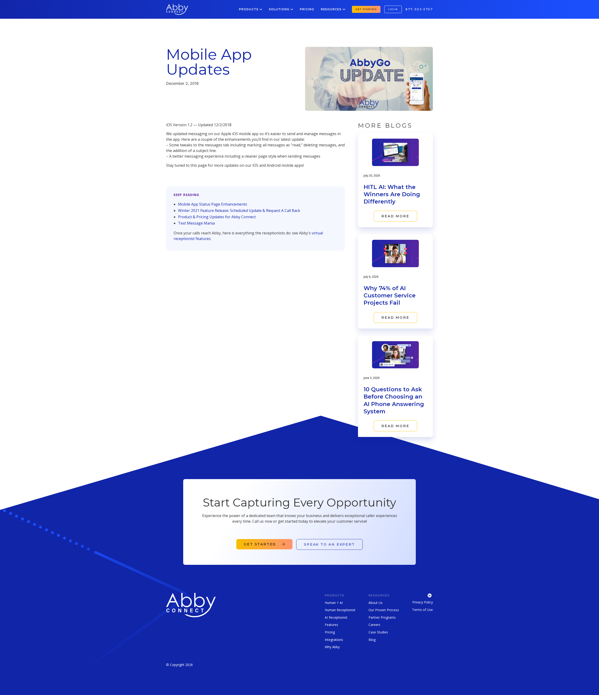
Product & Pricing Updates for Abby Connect (217, 216)
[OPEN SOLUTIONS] (291, 9)
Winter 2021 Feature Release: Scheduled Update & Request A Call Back (239, 210)
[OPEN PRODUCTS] (260, 9)
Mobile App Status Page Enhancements (212, 204)
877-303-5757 (419, 9)
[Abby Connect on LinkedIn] (422, 595)
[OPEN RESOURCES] (344, 9)
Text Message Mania (196, 223)
